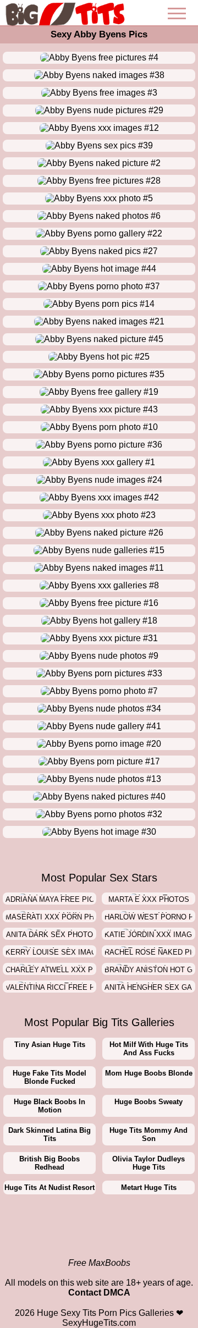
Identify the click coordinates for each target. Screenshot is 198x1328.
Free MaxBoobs (99, 1263)
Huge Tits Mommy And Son (148, 1134)
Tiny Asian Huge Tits (49, 1044)
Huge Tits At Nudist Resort (49, 1187)
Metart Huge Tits (149, 1187)
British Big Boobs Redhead (49, 1163)
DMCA (116, 1292)
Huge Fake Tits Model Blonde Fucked (49, 1077)
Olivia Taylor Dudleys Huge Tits (148, 1163)
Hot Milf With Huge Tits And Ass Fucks (148, 1048)
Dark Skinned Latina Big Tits (49, 1134)
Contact (84, 1292)
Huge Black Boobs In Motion (49, 1106)
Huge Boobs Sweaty (148, 1102)
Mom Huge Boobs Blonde (149, 1073)
